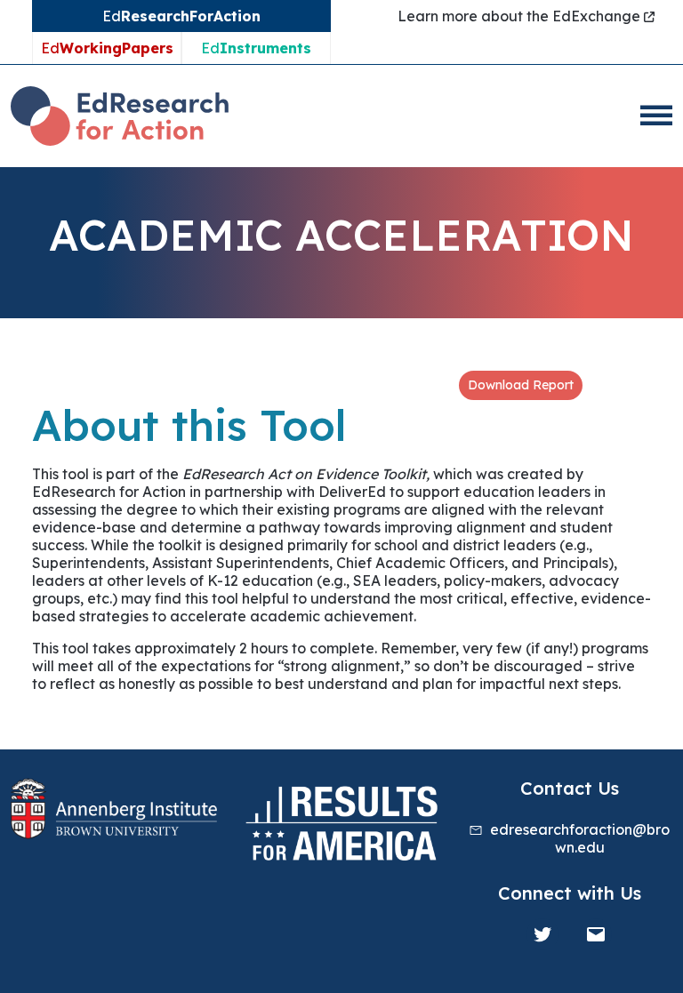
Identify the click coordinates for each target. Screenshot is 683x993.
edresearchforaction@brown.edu (580, 838)
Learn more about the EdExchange (521, 16)
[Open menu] (656, 116)
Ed (107, 48)
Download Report (521, 385)
